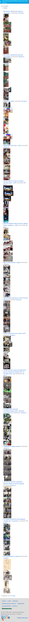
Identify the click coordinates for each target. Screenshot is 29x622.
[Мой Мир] (9, 618)
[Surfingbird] (5, 619)
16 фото (6, 264)
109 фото (21, 56)
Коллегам (14, 606)
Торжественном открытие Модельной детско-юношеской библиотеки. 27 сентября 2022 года (14, 371)
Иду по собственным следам (11, 262)
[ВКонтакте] (2, 618)
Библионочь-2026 (8, 101)
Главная (4, 601)
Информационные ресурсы (9, 603)
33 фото (18, 299)
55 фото (23, 412)
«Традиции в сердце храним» (12, 446)
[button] (0, 2)
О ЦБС (9, 601)
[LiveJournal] (11, 618)
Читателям (15, 601)
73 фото (6, 147)
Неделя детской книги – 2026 (12, 145)
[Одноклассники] (7, 618)
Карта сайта (4, 616)
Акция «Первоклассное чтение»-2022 (14, 333)
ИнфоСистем (12, 616)
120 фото (24, 101)
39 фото (12, 485)
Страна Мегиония (6, 606)
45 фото (12, 335)
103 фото (21, 13)
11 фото (6, 558)
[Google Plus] (3, 619)
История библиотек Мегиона (11, 556)
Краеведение (20, 603)
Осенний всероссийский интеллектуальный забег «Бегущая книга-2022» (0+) (13, 410)
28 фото (6, 448)
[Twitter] (4, 618)
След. (13, 595)
